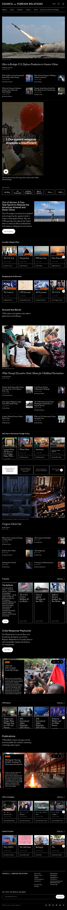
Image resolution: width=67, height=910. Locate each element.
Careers (36, 877)
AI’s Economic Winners (41, 294)
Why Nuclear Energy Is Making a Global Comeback (45, 76)
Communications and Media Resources (56, 881)
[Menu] (62, 4)
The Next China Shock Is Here (9, 815)
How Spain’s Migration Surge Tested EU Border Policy (11, 403)
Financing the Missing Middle (10, 761)
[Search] (57, 4)
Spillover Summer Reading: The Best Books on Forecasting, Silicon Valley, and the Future (57, 598)
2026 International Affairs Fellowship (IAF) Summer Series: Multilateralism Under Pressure (25, 723)
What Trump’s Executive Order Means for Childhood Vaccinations (33, 373)
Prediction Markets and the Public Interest (56, 722)
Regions (4, 10)
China (49, 192)
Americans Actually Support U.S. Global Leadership (40, 453)
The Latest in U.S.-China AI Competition (9, 295)
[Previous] (61, 662)
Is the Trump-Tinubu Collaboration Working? (42, 388)
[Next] (63, 257)
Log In (53, 4)
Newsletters (53, 877)
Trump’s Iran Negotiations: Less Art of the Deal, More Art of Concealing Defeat (25, 261)
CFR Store (53, 879)
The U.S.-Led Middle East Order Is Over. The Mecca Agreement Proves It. (9, 261)
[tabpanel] (33, 522)
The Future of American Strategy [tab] (9, 470)
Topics (12, 10)
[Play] (5, 171)
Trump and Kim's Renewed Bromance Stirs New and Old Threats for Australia (25, 816)
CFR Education (38, 879)
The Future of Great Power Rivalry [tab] (25, 470)
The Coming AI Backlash (42, 538)
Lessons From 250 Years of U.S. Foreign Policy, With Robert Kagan (9, 453)
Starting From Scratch (9, 562)
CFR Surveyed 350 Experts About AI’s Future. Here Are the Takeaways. (25, 296)
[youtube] (53, 905)
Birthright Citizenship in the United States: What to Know (41, 850)
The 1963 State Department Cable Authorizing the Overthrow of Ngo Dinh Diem (25, 850)
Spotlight (6, 187)
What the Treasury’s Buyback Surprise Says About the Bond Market (11, 90)
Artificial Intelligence (28, 192)
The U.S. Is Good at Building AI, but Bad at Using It (24, 598)
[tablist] (33, 470)
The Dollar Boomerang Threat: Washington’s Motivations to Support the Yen (44, 404)
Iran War (7, 192)
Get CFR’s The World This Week (14, 892)
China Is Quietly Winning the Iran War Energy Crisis (41, 598)
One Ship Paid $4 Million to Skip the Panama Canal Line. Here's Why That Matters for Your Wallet (41, 816)
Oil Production (17, 192)
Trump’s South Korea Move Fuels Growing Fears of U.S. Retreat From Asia (13, 389)
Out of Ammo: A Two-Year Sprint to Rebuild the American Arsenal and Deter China (15, 206)
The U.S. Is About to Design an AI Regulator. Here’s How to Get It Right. (57, 296)
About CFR (37, 873)
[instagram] (56, 905)
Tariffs (60, 192)
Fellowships (53, 875)
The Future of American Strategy (49, 10)
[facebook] (46, 905)
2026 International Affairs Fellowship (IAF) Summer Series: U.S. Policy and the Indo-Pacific (41, 723)
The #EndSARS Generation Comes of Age (57, 850)
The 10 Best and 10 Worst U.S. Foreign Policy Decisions (57, 453)
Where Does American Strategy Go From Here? (24, 453)
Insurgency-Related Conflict (11, 667)
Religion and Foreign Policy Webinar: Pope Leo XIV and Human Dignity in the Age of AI (9, 723)
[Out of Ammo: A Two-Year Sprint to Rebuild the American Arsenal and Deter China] (49, 211)
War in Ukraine (38, 192)
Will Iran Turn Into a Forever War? (41, 260)
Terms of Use (54, 884)
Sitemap (36, 886)
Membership (54, 873)
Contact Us (37, 881)
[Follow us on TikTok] (60, 905)
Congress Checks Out (11, 524)
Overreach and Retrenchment (43, 562)
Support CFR (38, 875)
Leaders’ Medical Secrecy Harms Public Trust (12, 417)
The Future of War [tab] (57, 470)
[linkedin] (49, 905)
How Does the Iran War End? (57, 259)
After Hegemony (39, 551)
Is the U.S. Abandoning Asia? (56, 815)
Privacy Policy (38, 884)
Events (36, 10)
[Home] (22, 4)
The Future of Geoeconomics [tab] (41, 470)
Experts (28, 10)
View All (60, 579)
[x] (63, 905)
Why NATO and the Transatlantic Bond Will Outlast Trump (13, 76)
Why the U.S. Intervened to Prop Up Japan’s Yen (44, 417)
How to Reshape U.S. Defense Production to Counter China (30, 64)
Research (20, 10)
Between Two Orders (9, 551)
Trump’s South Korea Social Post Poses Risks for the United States (44, 89)
